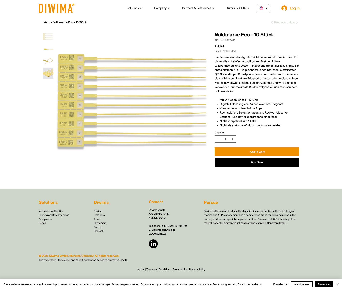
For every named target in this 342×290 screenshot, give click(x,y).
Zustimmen (324, 284)
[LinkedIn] (153, 243)
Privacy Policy (197, 269)
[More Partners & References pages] (213, 8)
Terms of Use (180, 269)
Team (97, 219)
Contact (98, 230)
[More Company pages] (169, 8)
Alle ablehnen (302, 284)
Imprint (141, 269)
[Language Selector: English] (263, 8)
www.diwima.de (158, 233)
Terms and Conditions (158, 269)
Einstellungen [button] (280, 284)
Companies (45, 219)
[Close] (338, 284)
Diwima (98, 211)
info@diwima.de (166, 229)
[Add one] (232, 139)
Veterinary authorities (51, 211)
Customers (100, 222)
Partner (98, 227)
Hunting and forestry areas (54, 214)
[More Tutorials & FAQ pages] (248, 8)
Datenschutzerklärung (250, 284)
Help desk (99, 214)
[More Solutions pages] (141, 8)
